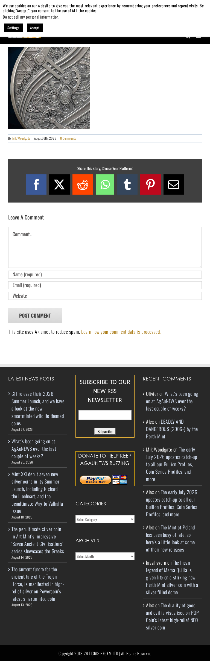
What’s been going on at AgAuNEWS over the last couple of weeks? (33, 448)
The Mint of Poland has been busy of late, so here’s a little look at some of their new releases (170, 538)
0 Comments (68, 138)
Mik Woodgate (21, 138)
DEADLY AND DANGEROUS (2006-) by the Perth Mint (172, 429)
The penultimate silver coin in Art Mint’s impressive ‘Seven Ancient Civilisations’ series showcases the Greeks (37, 540)
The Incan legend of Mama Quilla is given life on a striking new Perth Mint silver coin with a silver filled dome (172, 577)
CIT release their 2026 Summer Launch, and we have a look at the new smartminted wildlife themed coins (38, 408)
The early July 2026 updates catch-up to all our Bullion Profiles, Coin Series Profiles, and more (171, 464)
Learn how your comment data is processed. (121, 331)
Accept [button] (35, 27)
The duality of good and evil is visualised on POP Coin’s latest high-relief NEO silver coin (172, 616)
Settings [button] (13, 27)
